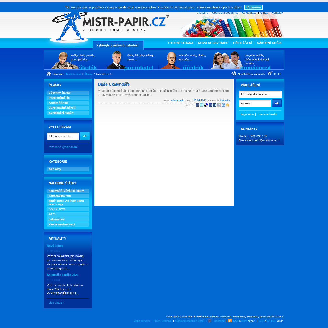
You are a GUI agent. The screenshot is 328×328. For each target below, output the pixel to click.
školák (88, 67)
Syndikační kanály (61, 113)
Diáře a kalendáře (114, 84)
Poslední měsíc (59, 97)
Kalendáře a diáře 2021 (63, 275)
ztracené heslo (267, 114)
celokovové (57, 219)
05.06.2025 (53, 251)
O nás (264, 12)
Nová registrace (213, 43)
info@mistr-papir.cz (267, 140)
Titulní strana (180, 43)
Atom (244, 320)
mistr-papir (177, 100)
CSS (261, 320)
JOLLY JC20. (57, 209)
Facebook (219, 320)
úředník (193, 67)
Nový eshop (55, 246)
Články (88, 74)
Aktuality (202, 12)
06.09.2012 (200, 100)
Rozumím (253, 7)
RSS (235, 320)
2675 (52, 214)
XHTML (271, 320)
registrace (247, 114)
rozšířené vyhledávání (63, 147)
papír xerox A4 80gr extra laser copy (66, 202)
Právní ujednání (162, 320)
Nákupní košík (269, 43)
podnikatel (138, 67)
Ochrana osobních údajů (189, 320)
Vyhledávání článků (62, 108)
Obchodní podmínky (225, 12)
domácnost (255, 67)
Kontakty (277, 12)
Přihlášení (242, 43)
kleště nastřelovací (62, 224)
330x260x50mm (60, 196)
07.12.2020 (53, 280)
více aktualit (56, 302)
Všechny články (60, 92)
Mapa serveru (142, 320)
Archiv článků (58, 103)
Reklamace (249, 12)
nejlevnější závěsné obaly (66, 190)
